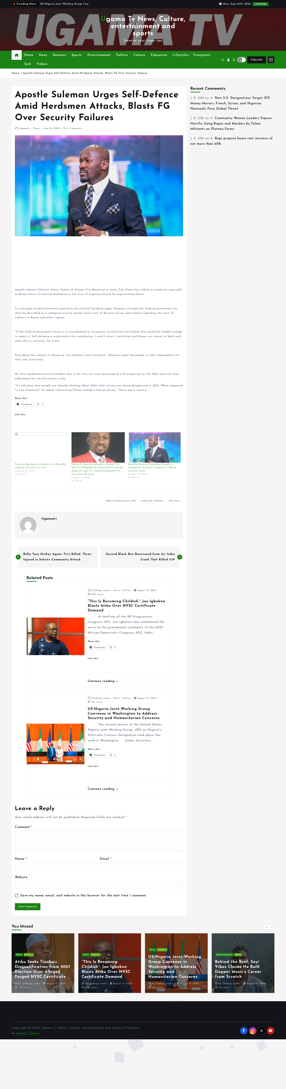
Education (159, 55)
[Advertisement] (99, 264)
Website (21, 877)
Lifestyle (180, 55)
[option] (43, 963)
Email (106, 859)
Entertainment (99, 55)
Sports (77, 55)
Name (21, 859)
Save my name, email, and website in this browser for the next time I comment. (83, 895)
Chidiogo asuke (101, 590)
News (43, 55)
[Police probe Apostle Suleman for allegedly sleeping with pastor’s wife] (41, 447)
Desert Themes (28, 1033)
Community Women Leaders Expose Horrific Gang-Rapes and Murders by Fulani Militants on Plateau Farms (231, 124)
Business (59, 55)
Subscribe (256, 59)
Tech (27, 64)
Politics (122, 55)
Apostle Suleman (153, 501)
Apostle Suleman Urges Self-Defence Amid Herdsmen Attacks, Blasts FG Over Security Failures (85, 73)
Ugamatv (24, 128)
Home (28, 55)
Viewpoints (201, 55)
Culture (139, 55)
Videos (42, 64)
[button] (267, 927)
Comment (23, 827)
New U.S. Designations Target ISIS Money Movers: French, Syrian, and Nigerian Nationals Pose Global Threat (230, 103)
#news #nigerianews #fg (122, 501)
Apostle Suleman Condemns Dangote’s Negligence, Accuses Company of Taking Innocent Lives (152, 467)
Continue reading (102, 681)
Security (175, 501)
